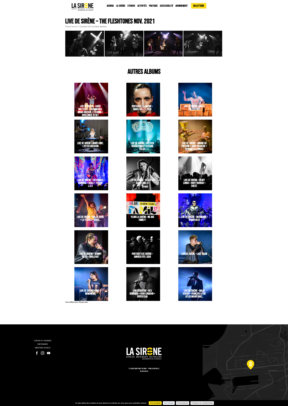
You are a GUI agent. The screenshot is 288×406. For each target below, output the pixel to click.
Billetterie (198, 5)
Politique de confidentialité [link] (202, 403)
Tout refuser (169, 403)
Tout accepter (155, 403)
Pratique (153, 5)
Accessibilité (166, 5)
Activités (142, 5)
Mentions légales (42, 348)
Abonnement (182, 5)
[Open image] (84, 43)
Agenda (110, 5)
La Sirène (120, 5)
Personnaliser (182, 403)
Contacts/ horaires (42, 341)
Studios (131, 5)
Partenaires (42, 344)
